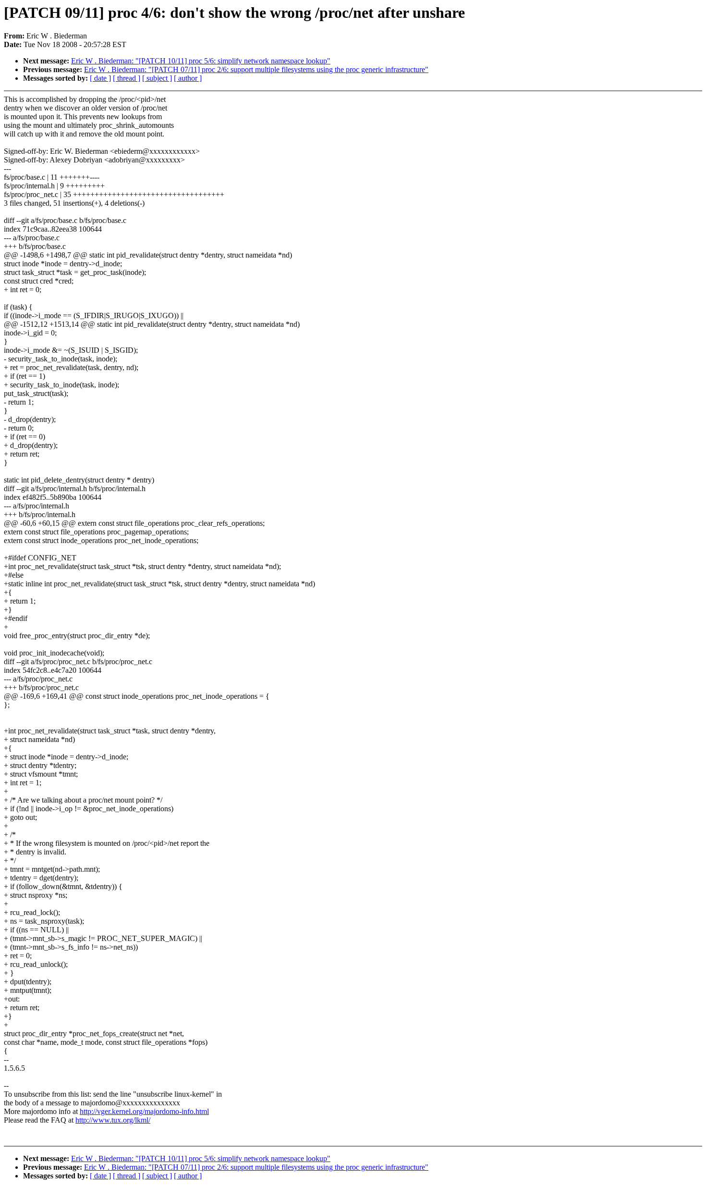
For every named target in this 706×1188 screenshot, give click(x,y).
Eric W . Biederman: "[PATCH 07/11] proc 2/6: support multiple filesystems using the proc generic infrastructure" (256, 69)
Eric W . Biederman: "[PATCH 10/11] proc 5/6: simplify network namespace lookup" (200, 61)
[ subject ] (157, 78)
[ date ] (100, 78)
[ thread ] (126, 78)
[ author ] (188, 78)
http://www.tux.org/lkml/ (112, 1120)
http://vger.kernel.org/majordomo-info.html (144, 1111)
